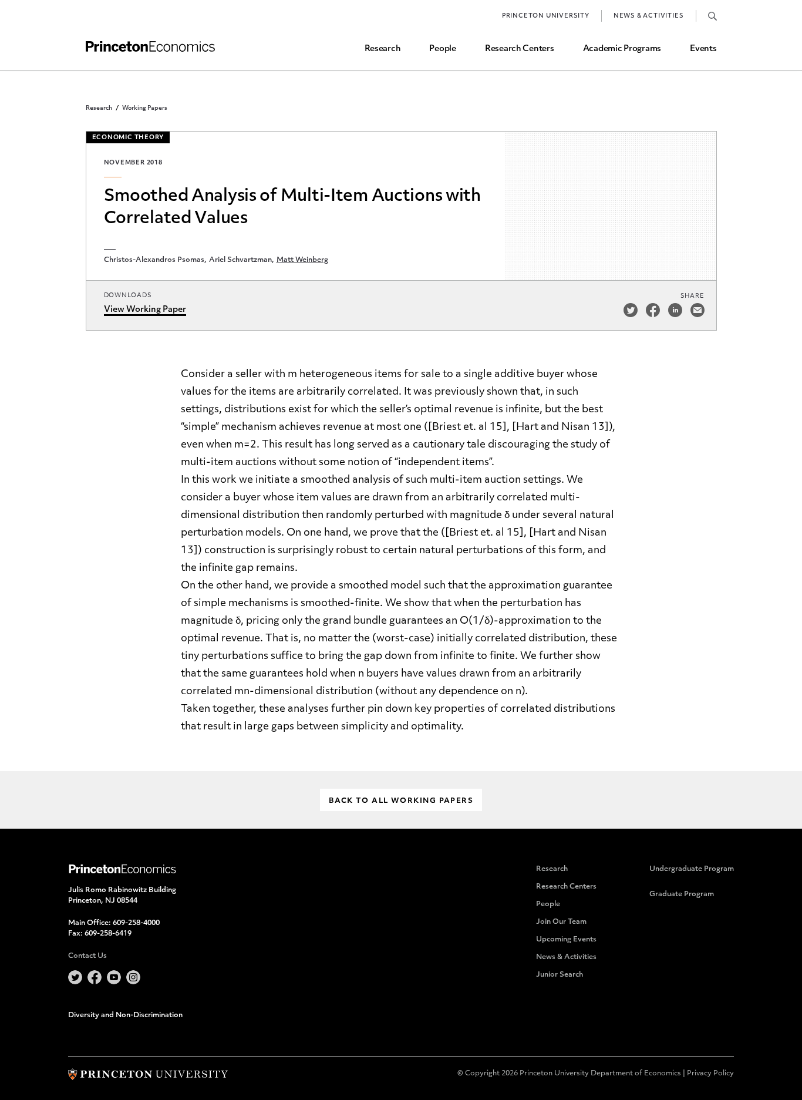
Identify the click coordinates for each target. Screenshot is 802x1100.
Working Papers (144, 108)
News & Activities (649, 16)
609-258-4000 (136, 923)
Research (383, 49)
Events (703, 49)
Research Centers (519, 49)
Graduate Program (681, 894)
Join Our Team (561, 922)
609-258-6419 (108, 933)
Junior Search (559, 974)
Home (150, 46)
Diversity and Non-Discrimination (125, 1015)
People (442, 49)
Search (712, 16)
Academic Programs (622, 49)
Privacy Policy (710, 1073)
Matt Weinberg (302, 260)
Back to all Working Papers (401, 801)
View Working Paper (145, 309)
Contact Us (87, 956)
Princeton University (545, 16)
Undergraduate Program (691, 869)
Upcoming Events (566, 939)
